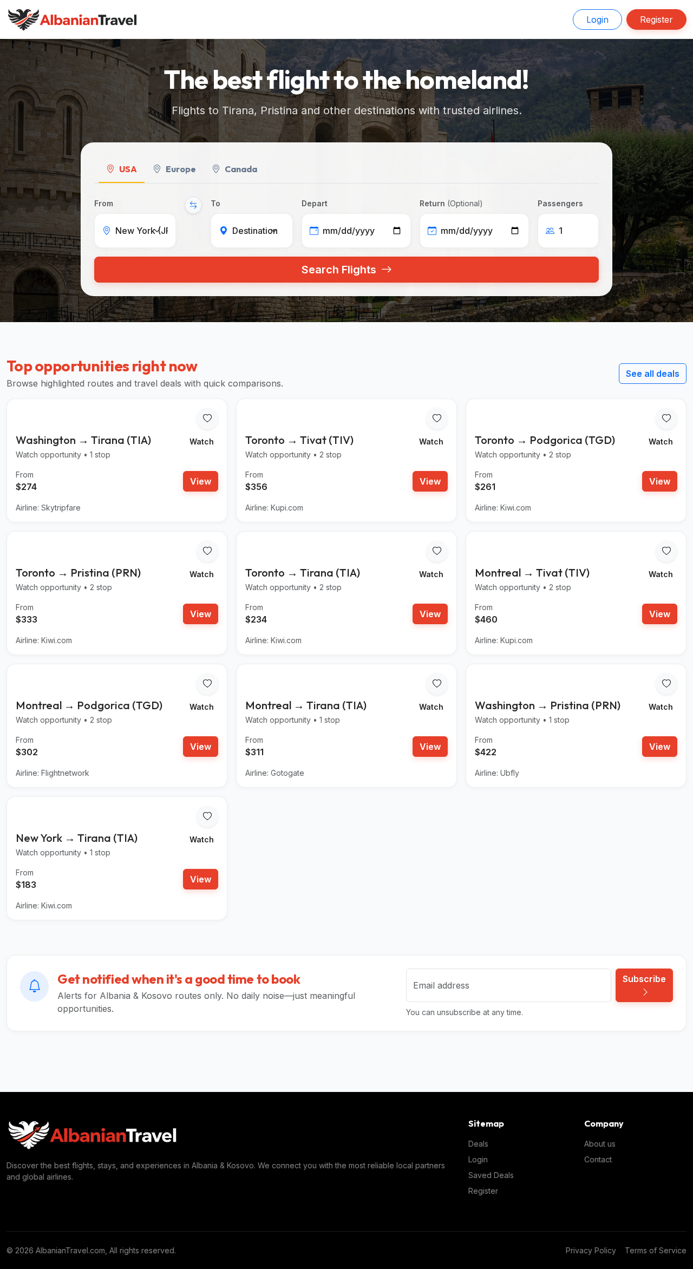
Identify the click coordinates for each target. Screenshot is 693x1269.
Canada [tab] (241, 168)
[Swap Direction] (193, 205)
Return (451, 203)
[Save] (207, 418)
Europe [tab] (181, 168)
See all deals (652, 373)
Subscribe (644, 978)
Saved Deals (491, 1175)
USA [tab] (128, 168)
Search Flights (340, 269)
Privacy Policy (591, 1250)
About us (600, 1143)
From (103, 203)
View (200, 481)
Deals (478, 1143)
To (215, 203)
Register (656, 19)
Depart (315, 203)
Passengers (560, 203)
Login (597, 19)
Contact (598, 1159)
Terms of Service (656, 1250)
